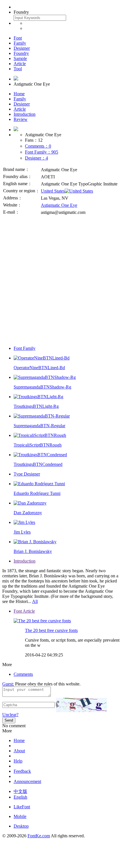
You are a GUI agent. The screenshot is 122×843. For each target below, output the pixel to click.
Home (19, 93)
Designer (22, 48)
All (35, 601)
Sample (20, 58)
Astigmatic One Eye (59, 205)
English (20, 797)
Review (21, 119)
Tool (18, 68)
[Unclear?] (81, 705)
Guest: (8, 683)
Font (18, 38)
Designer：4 (36, 158)
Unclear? (10, 714)
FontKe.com (39, 835)
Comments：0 (38, 146)
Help (18, 761)
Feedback (22, 771)
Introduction (24, 114)
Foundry (21, 53)
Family (20, 43)
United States (53, 191)
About (19, 750)
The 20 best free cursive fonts (51, 630)
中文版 (20, 791)
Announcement (27, 781)
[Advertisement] (61, 280)
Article (20, 63)
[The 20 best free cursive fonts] (42, 620)
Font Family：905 (41, 152)
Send (9, 720)
